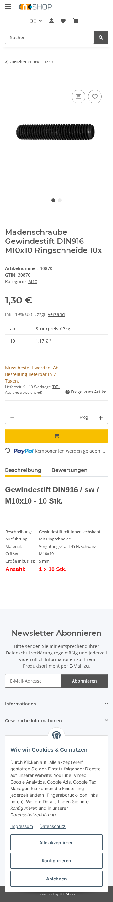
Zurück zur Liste (24, 62)
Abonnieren (84, 681)
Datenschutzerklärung (29, 653)
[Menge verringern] (12, 417)
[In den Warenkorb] (10, 81)
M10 (32, 281)
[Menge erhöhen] (101, 417)
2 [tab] (60, 200)
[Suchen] (101, 37)
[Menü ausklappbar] (8, 4)
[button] (51, 21)
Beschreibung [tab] (23, 470)
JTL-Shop (67, 894)
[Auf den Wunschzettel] (95, 96)
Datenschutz (53, 826)
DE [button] (33, 21)
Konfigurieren (56, 860)
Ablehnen (56, 878)
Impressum (21, 826)
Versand (56, 314)
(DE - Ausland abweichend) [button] (32, 389)
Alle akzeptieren (56, 842)
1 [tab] (53, 200)
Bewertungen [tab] (69, 470)
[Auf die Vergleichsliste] (78, 96)
